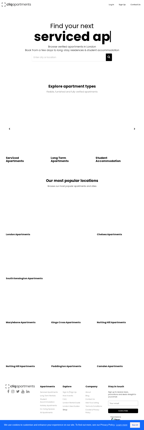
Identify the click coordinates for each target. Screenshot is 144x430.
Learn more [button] (121, 425)
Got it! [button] (135, 425)
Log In (111, 4)
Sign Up (73, 392)
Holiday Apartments (48, 405)
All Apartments (46, 412)
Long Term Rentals (48, 395)
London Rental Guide (71, 402)
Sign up (122, 4)
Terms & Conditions (94, 406)
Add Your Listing (92, 402)
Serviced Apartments (15, 159)
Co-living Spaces (47, 409)
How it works (68, 395)
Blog (87, 395)
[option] (27, 137)
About (88, 392)
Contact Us (90, 399)
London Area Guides (71, 406)
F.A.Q (65, 399)
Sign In (65, 392)
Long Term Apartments (60, 159)
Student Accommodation (108, 159)
